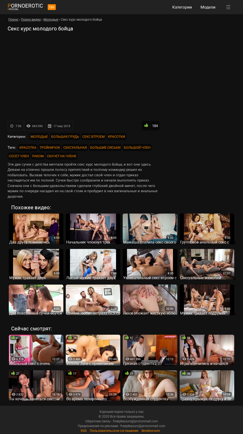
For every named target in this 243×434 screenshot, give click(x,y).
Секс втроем (93, 136)
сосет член (19, 156)
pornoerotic (25, 5)
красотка (27, 147)
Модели (208, 7)
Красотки (116, 136)
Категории (182, 7)
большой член (137, 147)
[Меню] (228, 7)
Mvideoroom (150, 430)
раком (38, 156)
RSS (84, 430)
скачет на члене (61, 156)
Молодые (39, 136)
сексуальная (75, 147)
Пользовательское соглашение (114, 430)
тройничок (50, 147)
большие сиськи (105, 147)
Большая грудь (65, 136)
